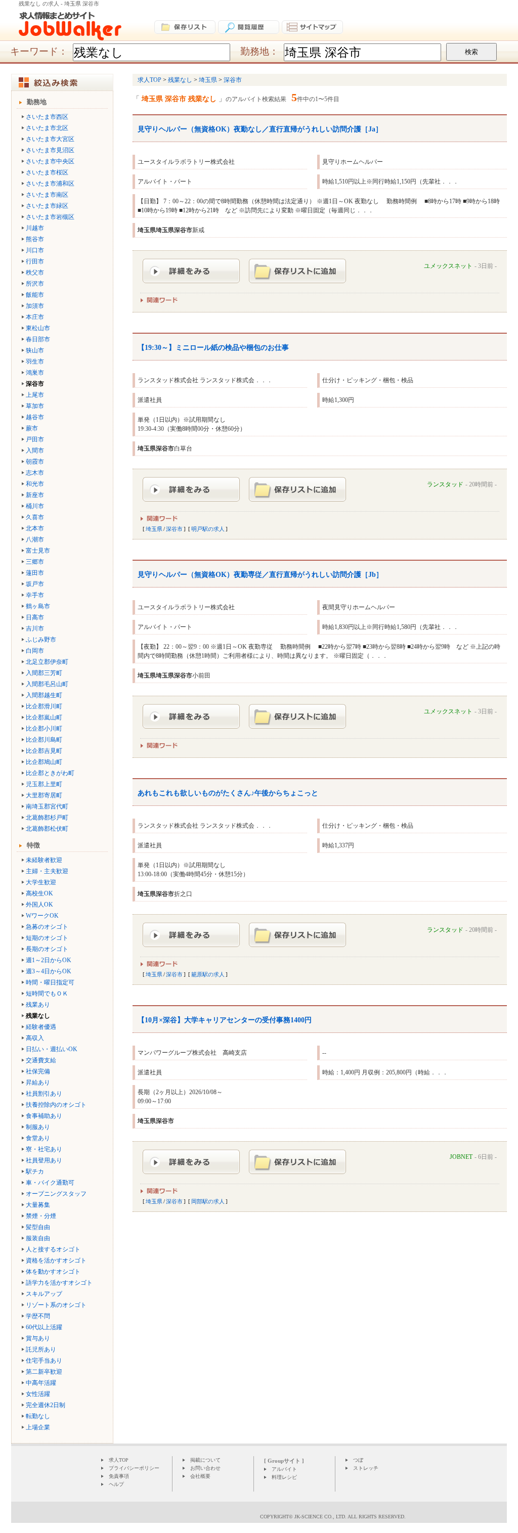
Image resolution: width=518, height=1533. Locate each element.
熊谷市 (35, 239)
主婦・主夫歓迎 (47, 871)
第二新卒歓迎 (44, 1371)
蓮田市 (35, 572)
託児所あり (41, 1349)
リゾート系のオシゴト (56, 1305)
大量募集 (38, 1204)
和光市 (35, 483)
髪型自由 (38, 1227)
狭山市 (35, 350)
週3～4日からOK (48, 971)
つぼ (358, 1460)
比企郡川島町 (44, 739)
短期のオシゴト (47, 937)
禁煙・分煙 (41, 1216)
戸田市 (35, 439)
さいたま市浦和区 (50, 183)
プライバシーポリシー (134, 1468)
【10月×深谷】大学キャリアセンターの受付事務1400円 (225, 1020)
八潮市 (35, 539)
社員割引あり (44, 1093)
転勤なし (38, 1416)
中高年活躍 (41, 1382)
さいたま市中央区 (50, 161)
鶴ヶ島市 (38, 606)
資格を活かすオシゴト (56, 1260)
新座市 (35, 495)
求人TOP (118, 1460)
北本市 (35, 528)
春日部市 (38, 339)
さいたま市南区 (47, 194)
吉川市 (35, 628)
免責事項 (119, 1476)
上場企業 (38, 1427)
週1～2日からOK (48, 960)
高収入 (35, 1038)
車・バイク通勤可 (50, 1182)
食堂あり (38, 1138)
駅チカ (35, 1171)
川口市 (35, 250)
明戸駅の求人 (208, 529)
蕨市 (32, 428)
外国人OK (39, 904)
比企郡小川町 (44, 728)
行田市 (35, 261)
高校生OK (39, 893)
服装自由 (38, 1238)
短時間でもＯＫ (47, 993)
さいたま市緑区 (47, 205)
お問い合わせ (205, 1468)
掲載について (205, 1460)
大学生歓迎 (41, 882)
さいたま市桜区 (47, 172)
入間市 (35, 450)
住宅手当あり (44, 1360)
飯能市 (35, 294)
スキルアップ (44, 1293)
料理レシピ (284, 1477)
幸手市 (35, 595)
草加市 (35, 406)
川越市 (35, 228)
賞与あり (38, 1338)
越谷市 (35, 417)
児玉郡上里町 (44, 784)
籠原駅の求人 (208, 974)
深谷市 (174, 529)
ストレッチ (365, 1468)
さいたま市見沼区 (50, 150)
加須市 (35, 305)
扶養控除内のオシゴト (56, 1104)
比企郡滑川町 (44, 706)
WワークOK (42, 915)
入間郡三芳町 (44, 673)
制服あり (38, 1127)
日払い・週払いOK (51, 1049)
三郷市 (35, 561)
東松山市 (38, 328)
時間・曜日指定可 (50, 982)
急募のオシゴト (47, 926)
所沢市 (35, 283)
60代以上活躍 (44, 1327)
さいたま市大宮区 (50, 139)
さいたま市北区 (47, 127)
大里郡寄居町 (44, 795)
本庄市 (35, 317)
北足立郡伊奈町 (47, 661)
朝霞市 (35, 461)
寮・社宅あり (44, 1149)
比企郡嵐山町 (44, 717)
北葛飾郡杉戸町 (47, 817)
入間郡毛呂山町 (47, 684)
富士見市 (38, 550)
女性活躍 (38, 1393)
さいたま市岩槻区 (50, 216)
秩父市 (35, 272)
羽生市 (35, 361)
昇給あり (38, 1082)
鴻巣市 (35, 372)
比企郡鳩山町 (44, 761)
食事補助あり (44, 1115)
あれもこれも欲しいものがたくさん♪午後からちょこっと (228, 793)
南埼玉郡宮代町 (47, 806)
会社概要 (200, 1476)
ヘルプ (116, 1484)
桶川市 (35, 506)
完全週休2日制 (45, 1405)
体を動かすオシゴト (53, 1271)
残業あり (38, 1004)
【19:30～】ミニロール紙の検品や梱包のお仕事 (213, 347)
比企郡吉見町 (44, 750)
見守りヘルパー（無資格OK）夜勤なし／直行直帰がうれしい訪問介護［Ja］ (260, 129)
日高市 (35, 617)
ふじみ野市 (41, 639)
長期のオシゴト (47, 949)
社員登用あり (44, 1160)
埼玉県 (154, 529)
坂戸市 (35, 584)
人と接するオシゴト (53, 1249)
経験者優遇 (41, 1026)
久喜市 (35, 517)
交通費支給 (41, 1060)
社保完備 (38, 1071)
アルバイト (284, 1469)
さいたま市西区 (47, 116)
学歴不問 (38, 1316)
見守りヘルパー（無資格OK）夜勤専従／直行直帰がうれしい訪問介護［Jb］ (260, 574)
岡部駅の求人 (208, 1201)
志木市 (35, 472)
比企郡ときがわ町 (50, 773)
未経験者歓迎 (44, 860)
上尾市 (35, 394)
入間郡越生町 (44, 695)
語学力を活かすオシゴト (59, 1282)
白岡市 (35, 650)
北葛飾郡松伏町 (47, 828)
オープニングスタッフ (56, 1193)
